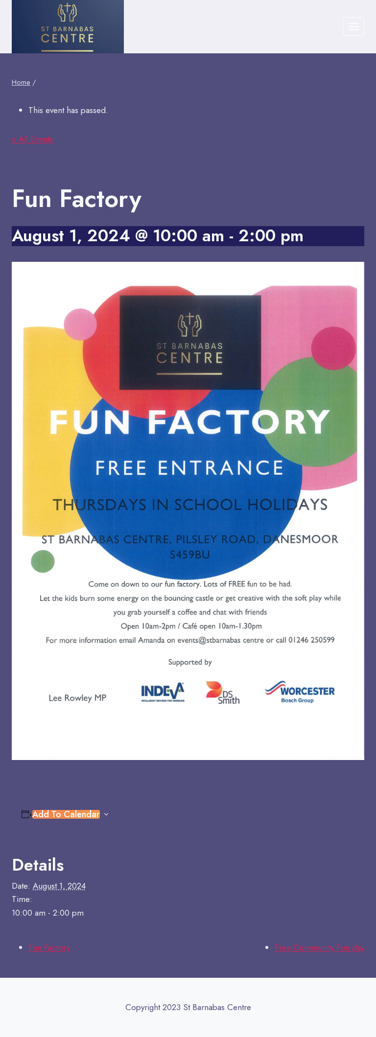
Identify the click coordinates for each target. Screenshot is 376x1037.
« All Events (32, 139)
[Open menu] (353, 26)
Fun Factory (49, 947)
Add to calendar (66, 814)
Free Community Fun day (319, 947)
